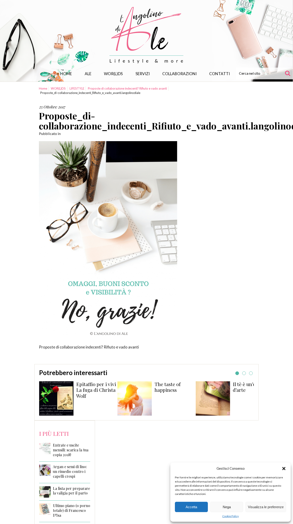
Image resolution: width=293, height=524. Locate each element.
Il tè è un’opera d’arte (249, 387)
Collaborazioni (179, 73)
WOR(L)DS (113, 73)
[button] (284, 468)
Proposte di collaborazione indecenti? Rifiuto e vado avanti (127, 88)
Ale (88, 73)
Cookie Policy (230, 516)
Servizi (143, 73)
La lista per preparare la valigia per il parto (71, 491)
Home (66, 73)
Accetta (191, 507)
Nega (227, 507)
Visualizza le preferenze (266, 507)
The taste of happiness (168, 387)
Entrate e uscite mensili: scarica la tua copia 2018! (70, 450)
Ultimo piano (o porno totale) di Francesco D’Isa (71, 510)
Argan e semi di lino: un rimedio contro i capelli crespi (70, 471)
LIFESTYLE (77, 88)
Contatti (219, 73)
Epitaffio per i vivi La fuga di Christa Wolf (96, 390)
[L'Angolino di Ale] (146, 35)
